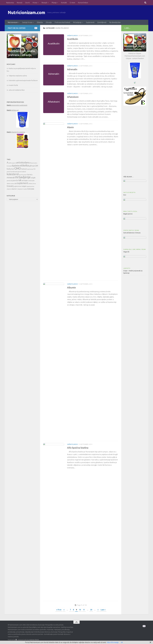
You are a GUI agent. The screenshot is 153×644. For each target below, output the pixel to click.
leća (31, 174)
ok (122, 642)
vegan (24, 186)
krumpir (24, 174)
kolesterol (13, 174)
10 (80, 610)
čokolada (30, 189)
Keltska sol (13, 110)
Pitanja (54, 3)
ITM (34, 169)
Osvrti (27, 3)
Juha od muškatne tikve (17, 90)
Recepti (44, 3)
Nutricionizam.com (26, 12)
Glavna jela (127, 249)
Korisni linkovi (83, 3)
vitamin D (21, 189)
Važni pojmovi (72, 35)
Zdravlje (49, 22)
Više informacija (112, 642)
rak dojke (25, 180)
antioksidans (22, 162)
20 (91, 610)
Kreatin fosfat (13, 85)
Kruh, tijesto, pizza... (130, 211)
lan (28, 174)
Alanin (70, 127)
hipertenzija (30, 169)
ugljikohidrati (18, 186)
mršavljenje (23, 177)
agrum (14, 163)
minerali (11, 177)
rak (19, 180)
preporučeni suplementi (17, 105)
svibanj (30, 183)
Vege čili (126, 252)
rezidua (12, 183)
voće (25, 189)
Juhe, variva (136, 249)
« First (58, 610)
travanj (10, 186)
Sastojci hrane (27, 22)
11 (84, 610)
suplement (22, 183)
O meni (72, 3)
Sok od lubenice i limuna (131, 233)
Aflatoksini (72, 97)
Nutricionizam (13, 22)
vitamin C (14, 189)
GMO (17, 168)
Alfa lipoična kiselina (77, 447)
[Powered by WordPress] (16, 639)
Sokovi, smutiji (128, 230)
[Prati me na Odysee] (35, 28)
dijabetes (16, 165)
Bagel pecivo (127, 214)
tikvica (34, 183)
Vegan (137, 230)
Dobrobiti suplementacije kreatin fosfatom (23, 80)
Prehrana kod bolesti (62, 22)
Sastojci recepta (129, 192)
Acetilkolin (72, 39)
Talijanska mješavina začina (18, 76)
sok (15, 183)
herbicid (23, 169)
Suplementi (90, 22)
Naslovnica (10, 3)
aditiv (10, 163)
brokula (9, 166)
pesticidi (9, 180)
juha (8, 171)
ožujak (33, 178)
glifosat (32, 166)
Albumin (71, 287)
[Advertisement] (134, 140)
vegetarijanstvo (30, 186)
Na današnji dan (115, 22)
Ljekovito (126, 268)
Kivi (124, 195)
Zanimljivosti (101, 22)
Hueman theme (34, 639)
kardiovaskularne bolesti (18, 171)
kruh (20, 174)
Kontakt (64, 3)
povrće (15, 180)
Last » (103, 610)
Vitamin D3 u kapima (16, 132)
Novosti (19, 3)
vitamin (9, 189)
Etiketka (40, 22)
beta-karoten (34, 163)
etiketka (24, 165)
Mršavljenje (77, 22)
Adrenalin (72, 69)
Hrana (35, 3)
